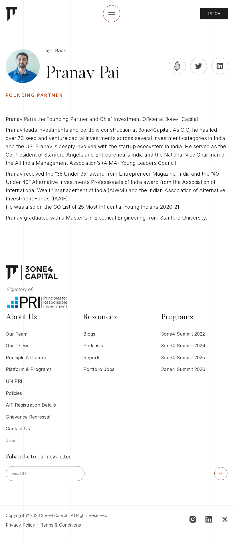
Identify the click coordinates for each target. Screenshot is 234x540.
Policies (14, 393)
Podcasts (93, 345)
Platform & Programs (29, 369)
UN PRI (14, 381)
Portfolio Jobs (98, 369)
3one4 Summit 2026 (183, 369)
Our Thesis (17, 345)
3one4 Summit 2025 (183, 357)
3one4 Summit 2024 (183, 345)
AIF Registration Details (31, 405)
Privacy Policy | (23, 525)
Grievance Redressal (28, 417)
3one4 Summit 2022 (183, 334)
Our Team (16, 334)
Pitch (214, 13)
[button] (111, 13)
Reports (91, 357)
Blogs (89, 334)
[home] (11, 14)
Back (60, 50)
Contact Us (18, 428)
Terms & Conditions (61, 525)
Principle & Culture (26, 357)
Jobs (11, 440)
